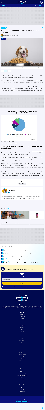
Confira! (32, 198)
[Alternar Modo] (9, 71)
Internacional (22, 333)
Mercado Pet (22, 183)
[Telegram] (25, 401)
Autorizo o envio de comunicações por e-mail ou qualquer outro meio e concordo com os (21, 286)
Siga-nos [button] (36, 5)
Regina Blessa (22, 358)
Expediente (22, 389)
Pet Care (22, 336)
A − (5, 71)
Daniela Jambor (22, 350)
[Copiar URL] (39, 68)
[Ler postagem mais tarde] (42, 27)
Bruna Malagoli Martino (22, 349)
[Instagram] (19, 401)
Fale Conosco (22, 391)
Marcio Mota (22, 356)
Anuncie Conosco (22, 381)
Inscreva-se (22, 283)
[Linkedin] (21, 401)
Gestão (22, 329)
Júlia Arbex (7, 35)
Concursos (22, 368)
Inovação (22, 331)
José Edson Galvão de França (22, 352)
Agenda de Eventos (22, 373)
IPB (26, 177)
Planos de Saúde (22, 340)
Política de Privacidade (20, 399)
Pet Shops (22, 338)
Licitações (22, 377)
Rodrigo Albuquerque (22, 360)
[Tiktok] (23, 401)
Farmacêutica (22, 325)
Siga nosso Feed (22, 384)
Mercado (4, 27)
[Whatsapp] (27, 401)
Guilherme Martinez (22, 354)
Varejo (22, 342)
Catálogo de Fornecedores (22, 375)
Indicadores (22, 379)
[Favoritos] (40, 5)
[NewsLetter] (41, 2)
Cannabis (22, 318)
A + (2, 71)
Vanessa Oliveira (22, 362)
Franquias (22, 327)
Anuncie (26, 399)
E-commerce (22, 323)
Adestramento (22, 314)
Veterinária (22, 344)
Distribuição (22, 321)
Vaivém (22, 366)
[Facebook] (17, 401)
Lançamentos (22, 334)
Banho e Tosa (22, 316)
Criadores (22, 320)
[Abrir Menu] (5, 2)
